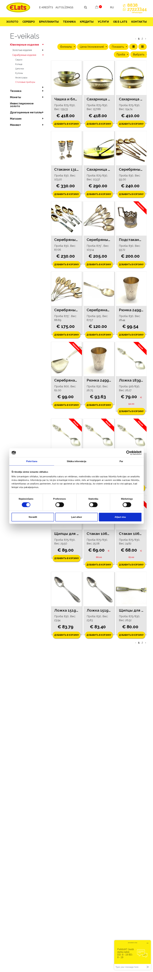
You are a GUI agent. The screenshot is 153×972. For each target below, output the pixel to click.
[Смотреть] (66, 78)
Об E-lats (120, 21)
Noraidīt (33, 517)
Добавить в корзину (66, 124)
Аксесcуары (21, 77)
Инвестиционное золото (22, 105)
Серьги (18, 60)
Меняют (15, 124)
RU (112, 7)
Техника (69, 21)
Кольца (18, 64)
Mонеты (15, 97)
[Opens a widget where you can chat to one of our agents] (132, 955)
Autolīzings (64, 7)
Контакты (139, 21)
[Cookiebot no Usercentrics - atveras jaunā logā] (128, 452)
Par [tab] (121, 461)
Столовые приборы (25, 82)
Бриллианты (49, 21)
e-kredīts (46, 7)
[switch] (59, 504)
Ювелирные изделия (24, 44)
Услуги (103, 21)
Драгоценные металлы (26, 112)
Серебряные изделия (24, 55)
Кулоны (19, 73)
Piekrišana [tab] (31, 461)
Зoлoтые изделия (22, 50)
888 (132, 5)
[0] (96, 7)
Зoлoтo (12, 21)
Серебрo (28, 21)
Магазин (16, 118)
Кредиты (87, 21)
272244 (137, 10)
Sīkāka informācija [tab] (76, 461)
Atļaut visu (120, 517)
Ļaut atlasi (76, 517)
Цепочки (19, 68)
